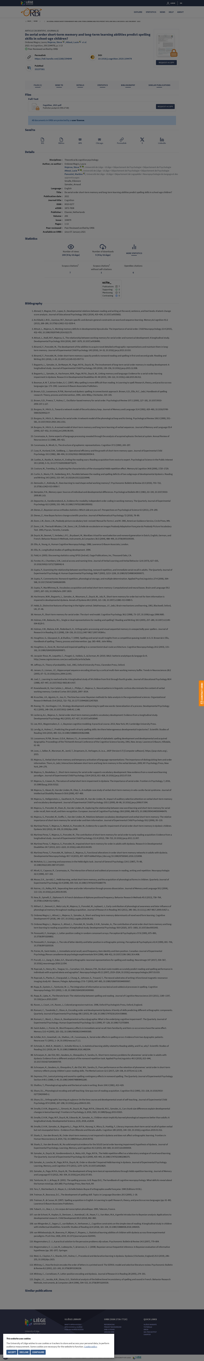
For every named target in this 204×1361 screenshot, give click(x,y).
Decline (24, 1352)
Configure (38, 1352)
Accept (12, 1352)
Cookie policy (90, 1346)
